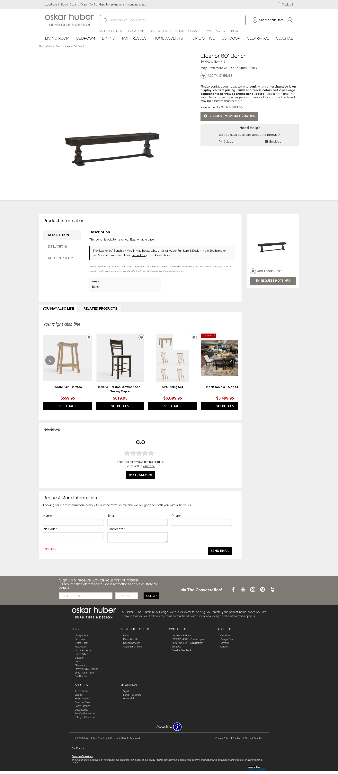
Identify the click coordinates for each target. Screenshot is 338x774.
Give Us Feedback (181, 650)
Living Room (57, 38)
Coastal (284, 38)
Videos (78, 695)
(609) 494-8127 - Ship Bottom (187, 643)
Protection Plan (131, 639)
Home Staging (214, 31)
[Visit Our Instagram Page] (253, 589)
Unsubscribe (81, 709)
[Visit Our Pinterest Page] (262, 589)
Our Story (159, 31)
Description (58, 235)
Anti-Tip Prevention (85, 713)
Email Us (275, 141)
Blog (235, 31)
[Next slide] (231, 360)
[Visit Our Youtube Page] (243, 589)
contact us (139, 255)
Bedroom (85, 38)
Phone (177, 515)
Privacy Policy (222, 738)
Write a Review (140, 475)
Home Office (202, 38)
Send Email (220, 551)
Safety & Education (85, 717)
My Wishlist (129, 698)
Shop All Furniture (84, 672)
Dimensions (58, 246)
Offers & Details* (253, 738)
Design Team (227, 639)
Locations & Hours (181, 635)
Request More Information (232, 116)
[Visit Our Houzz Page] (272, 589)
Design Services (131, 643)
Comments (116, 529)
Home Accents (168, 38)
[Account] (289, 20)
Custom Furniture (132, 646)
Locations (136, 31)
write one (149, 466)
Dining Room (55, 46)
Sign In (126, 691)
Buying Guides (82, 698)
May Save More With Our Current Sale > (228, 68)
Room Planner (82, 706)
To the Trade (81, 691)
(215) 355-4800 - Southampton (188, 639)
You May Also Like (58, 308)
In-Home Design (185, 31)
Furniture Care (82, 702)
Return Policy (60, 258)
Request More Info (275, 280)
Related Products (100, 308)
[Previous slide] (50, 360)
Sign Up (151, 595)
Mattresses (134, 38)
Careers (224, 646)
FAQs (126, 635)
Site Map (237, 738)
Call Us (228, 141)
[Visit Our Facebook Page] (233, 589)
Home (42, 46)
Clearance (258, 38)
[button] (267, 20)
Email (112, 515)
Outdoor (231, 38)
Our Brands (81, 676)
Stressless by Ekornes (86, 668)
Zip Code (50, 529)
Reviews (224, 643)
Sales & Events (110, 31)
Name (48, 515)
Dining (108, 38)
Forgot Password (132, 695)
